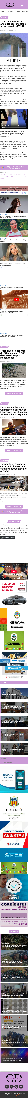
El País (18, 11)
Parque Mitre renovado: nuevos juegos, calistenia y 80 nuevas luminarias (14, 946)
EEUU (11, 176)
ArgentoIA (18, 1095)
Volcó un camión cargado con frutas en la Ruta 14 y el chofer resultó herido (14, 1043)
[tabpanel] (14, 720)
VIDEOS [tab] (3, 759)
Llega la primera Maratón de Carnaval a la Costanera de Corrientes (14, 1027)
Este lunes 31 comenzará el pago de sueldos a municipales (13, 693)
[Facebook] (7, 1087)
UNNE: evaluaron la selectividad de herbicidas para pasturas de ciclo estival (15, 1011)
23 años (16, 174)
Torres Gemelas (20, 176)
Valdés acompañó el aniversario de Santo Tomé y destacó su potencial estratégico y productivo (13, 721)
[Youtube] (21, 1087)
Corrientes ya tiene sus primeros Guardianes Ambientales (12, 978)
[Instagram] (16, 1087)
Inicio (2, 11)
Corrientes (10, 11)
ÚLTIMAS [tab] (4, 682)
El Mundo (4, 17)
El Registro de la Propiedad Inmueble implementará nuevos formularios (13, 994)
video (2, 178)
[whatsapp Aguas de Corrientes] (14, 792)
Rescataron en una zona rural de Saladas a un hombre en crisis (12, 1059)
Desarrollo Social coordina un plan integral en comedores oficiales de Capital (13, 749)
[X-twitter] (12, 1087)
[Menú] (22, 5)
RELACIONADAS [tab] (6, 762)
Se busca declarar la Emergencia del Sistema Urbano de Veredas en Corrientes (13, 708)
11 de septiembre (6, 174)
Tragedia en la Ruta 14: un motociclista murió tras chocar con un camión (14, 962)
